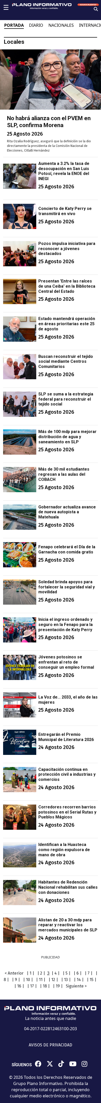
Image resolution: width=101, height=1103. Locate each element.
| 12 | (53, 979)
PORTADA (14, 25)
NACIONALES (61, 25)
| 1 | (30, 973)
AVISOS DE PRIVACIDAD (50, 1045)
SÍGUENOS (22, 1064)
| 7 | (88, 973)
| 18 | (45, 986)
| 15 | (91, 979)
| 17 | (32, 986)
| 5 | (66, 973)
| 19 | (58, 986)
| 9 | (16, 979)
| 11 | (40, 979)
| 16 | (19, 986)
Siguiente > (76, 986)
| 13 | (66, 979)
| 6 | (78, 973)
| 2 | (41, 973)
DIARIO (36, 25)
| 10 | (28, 979)
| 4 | (56, 973)
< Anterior (14, 973)
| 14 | (79, 979)
